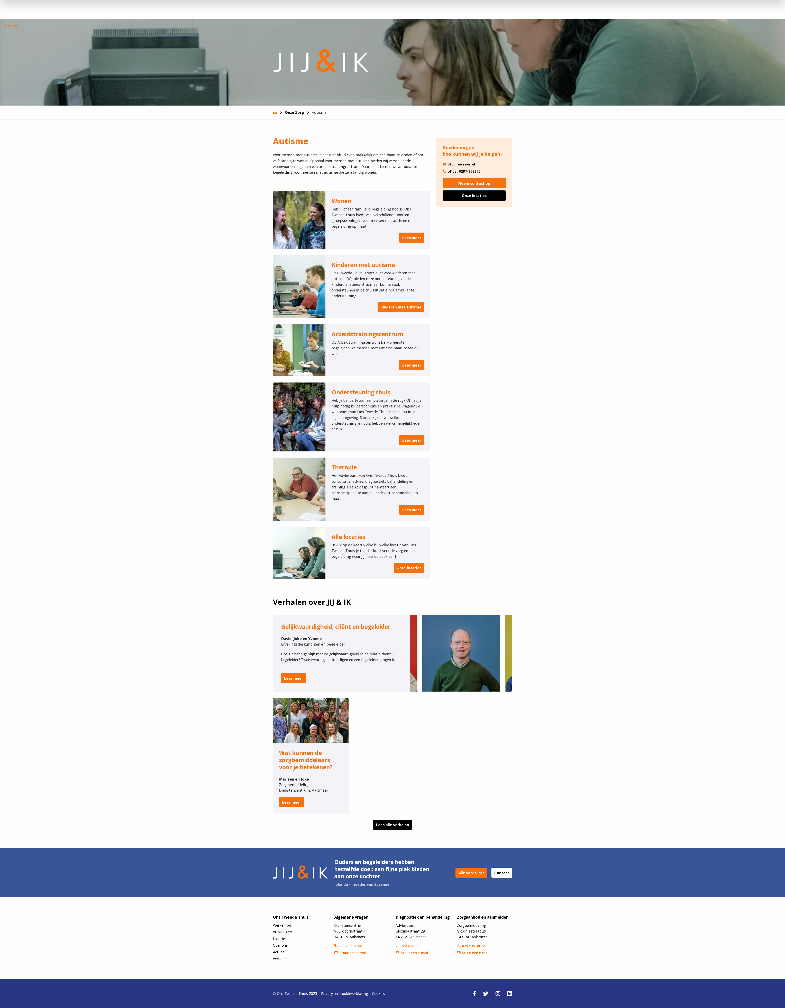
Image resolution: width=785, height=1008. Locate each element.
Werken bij (282, 925)
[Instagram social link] (498, 993)
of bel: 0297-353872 (464, 171)
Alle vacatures (471, 872)
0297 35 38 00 (350, 945)
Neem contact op (474, 183)
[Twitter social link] (485, 993)
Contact (501, 872)
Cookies (378, 993)
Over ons (280, 945)
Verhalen (280, 958)
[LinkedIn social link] (509, 993)
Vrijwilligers (282, 931)
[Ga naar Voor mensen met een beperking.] (275, 112)
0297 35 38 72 (473, 945)
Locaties (280, 938)
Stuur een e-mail (461, 164)
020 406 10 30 (412, 945)
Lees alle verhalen (392, 824)
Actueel (279, 952)
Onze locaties (474, 195)
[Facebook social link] (474, 993)
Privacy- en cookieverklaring (344, 993)
